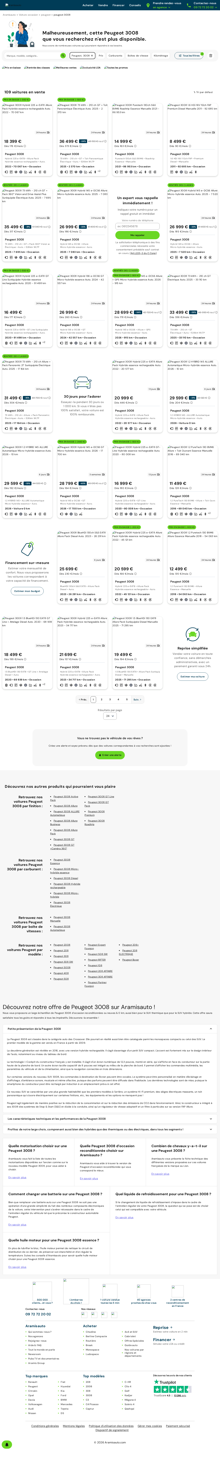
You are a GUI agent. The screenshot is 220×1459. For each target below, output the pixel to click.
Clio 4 (128, 1386)
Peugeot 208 (61, 950)
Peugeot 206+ (130, 944)
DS (62, 1413)
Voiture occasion (28, 14)
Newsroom (34, 1354)
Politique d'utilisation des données (111, 1426)
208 (88, 1381)
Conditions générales (45, 1426)
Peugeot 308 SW (63, 961)
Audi (31, 1408)
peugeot (46, 14)
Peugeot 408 (61, 973)
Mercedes (66, 1404)
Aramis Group (36, 1363)
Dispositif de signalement (112, 1430)
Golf (127, 1390)
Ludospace (92, 1354)
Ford (63, 1395)
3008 (89, 1395)
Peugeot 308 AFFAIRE (100, 976)
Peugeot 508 (61, 978)
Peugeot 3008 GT (64, 839)
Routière (91, 1340)
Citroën (32, 1390)
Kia (62, 1390)
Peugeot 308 (61, 956)
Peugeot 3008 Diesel (66, 878)
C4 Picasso (92, 1404)
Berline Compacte (96, 1336)
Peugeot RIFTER (97, 959)
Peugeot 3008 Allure (66, 805)
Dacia (31, 1399)
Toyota (64, 1408)
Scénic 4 (130, 1404)
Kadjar (129, 1395)
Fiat (63, 1381)
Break (89, 1345)
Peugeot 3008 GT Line (101, 796)
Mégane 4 (130, 1399)
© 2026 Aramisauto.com (110, 1442)
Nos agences (35, 1336)
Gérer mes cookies (150, 1426)
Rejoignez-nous (37, 1340)
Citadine (91, 1331)
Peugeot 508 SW (98, 954)
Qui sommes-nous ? (39, 1331)
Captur (90, 1408)
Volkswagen (35, 1404)
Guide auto (131, 1345)
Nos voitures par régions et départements (134, 1352)
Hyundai (65, 1386)
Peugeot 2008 (62, 944)
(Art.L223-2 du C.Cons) (143, 253)
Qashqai (129, 1408)
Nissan (32, 1413)
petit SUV (138, 1050)
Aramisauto (9, 14)
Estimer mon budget (27, 591)
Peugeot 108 (95, 965)
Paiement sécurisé (178, 1426)
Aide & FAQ (35, 1345)
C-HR (128, 1381)
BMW (64, 1399)
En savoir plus (17, 1177)
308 (88, 1390)
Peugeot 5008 (62, 967)
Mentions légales (74, 1426)
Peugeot (33, 1386)
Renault (32, 1381)
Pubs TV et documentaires (43, 1358)
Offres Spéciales (134, 1340)
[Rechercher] (63, 55)
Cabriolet (130, 1336)
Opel (31, 1395)
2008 (89, 1386)
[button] (92, 55)
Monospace (92, 1349)
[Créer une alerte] (7, 1444)
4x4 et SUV (131, 1331)
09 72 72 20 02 (38, 1314)
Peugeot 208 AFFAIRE (100, 971)
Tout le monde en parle (41, 1349)
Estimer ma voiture (193, 676)
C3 (87, 1399)
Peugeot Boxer (130, 959)
